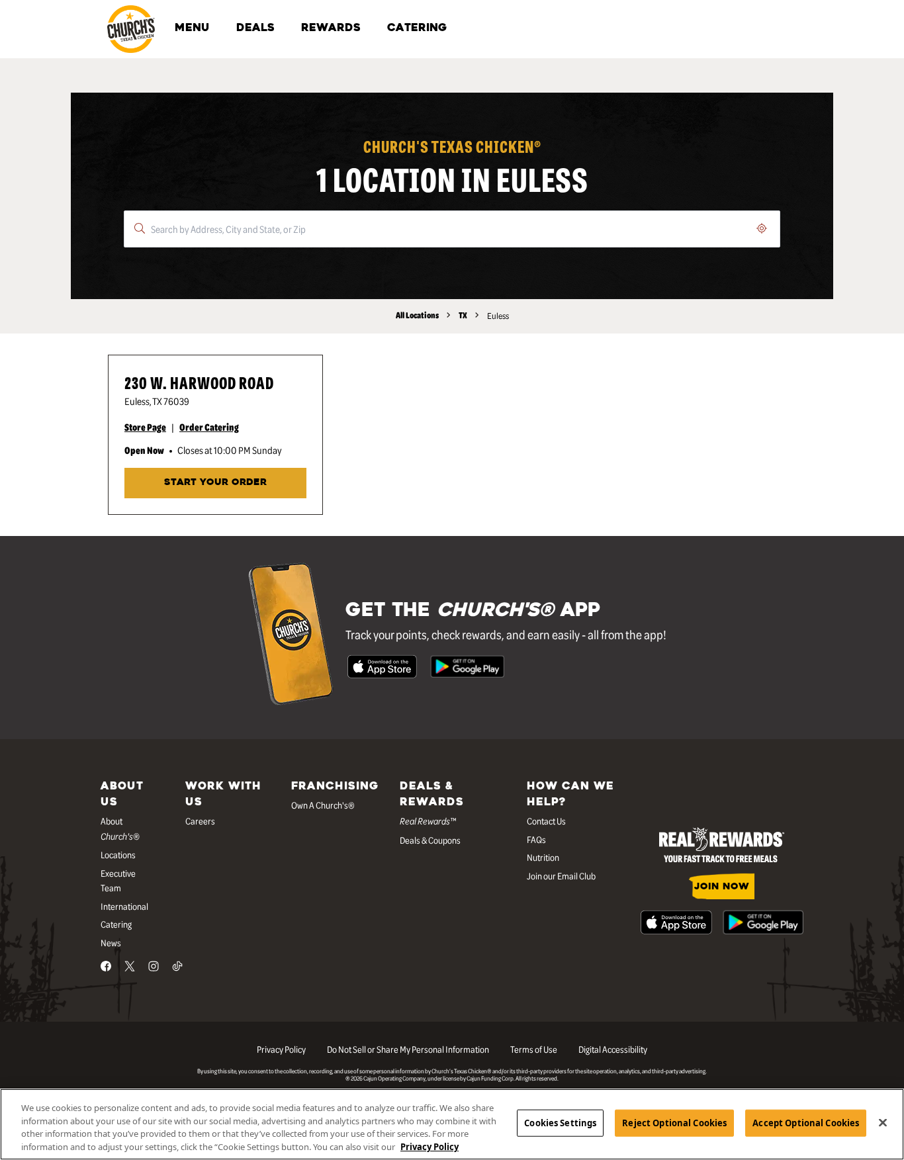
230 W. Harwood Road (199, 382)
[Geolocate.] (761, 228)
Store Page (145, 426)
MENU (192, 28)
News (111, 942)
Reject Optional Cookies (674, 1123)
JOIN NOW (721, 887)
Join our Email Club (561, 875)
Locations (118, 854)
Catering (116, 924)
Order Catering (209, 426)
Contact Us (546, 820)
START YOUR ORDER (215, 483)
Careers (200, 820)
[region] (452, 1124)
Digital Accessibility (612, 1049)
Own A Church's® (323, 805)
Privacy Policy (281, 1049)
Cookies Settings (560, 1123)
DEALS (255, 28)
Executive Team (118, 880)
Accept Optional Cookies (805, 1123)
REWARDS (331, 28)
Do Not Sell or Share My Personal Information (408, 1049)
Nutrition (543, 857)
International (124, 906)
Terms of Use (533, 1049)
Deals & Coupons (430, 840)
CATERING (417, 28)
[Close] (882, 1122)
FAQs (536, 839)
